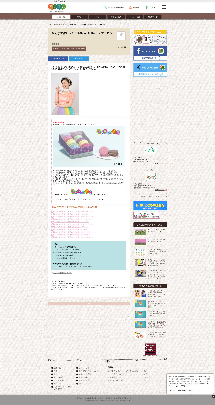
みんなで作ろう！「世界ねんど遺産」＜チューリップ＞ (73, 211)
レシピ (147, 377)
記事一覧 (58, 24)
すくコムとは (84, 368)
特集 (55, 371)
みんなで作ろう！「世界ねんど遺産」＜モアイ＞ (71, 222)
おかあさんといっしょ (117, 377)
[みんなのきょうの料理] (146, 218)
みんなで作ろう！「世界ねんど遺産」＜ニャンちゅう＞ (73, 237)
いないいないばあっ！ (117, 380)
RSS (81, 384)
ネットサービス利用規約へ (178, 390)
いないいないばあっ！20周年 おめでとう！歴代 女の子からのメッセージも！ (157, 334)
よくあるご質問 (85, 374)
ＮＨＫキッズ (83, 199)
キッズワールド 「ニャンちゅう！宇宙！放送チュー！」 (73, 266)
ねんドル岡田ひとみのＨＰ (62, 273)
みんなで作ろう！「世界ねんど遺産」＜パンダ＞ (71, 214)
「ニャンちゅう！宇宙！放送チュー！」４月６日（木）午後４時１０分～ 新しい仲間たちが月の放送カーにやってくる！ (157, 274)
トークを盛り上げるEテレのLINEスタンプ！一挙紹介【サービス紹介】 (157, 251)
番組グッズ (58, 384)
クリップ (121, 37)
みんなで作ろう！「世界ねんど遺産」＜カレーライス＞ (73, 224)
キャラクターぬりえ (116, 374)
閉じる (191, 390)
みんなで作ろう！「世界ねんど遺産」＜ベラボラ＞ (72, 234)
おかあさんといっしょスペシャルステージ (125, 371)
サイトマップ (84, 380)
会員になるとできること (89, 371)
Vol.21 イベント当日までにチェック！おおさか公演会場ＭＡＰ (157, 313)
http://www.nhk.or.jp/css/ (110, 287)
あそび (55, 48)
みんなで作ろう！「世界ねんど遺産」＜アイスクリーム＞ (74, 219)
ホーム (50, 24)
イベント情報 (59, 380)
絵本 (146, 371)
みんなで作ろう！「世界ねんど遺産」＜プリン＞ (71, 227)
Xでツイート (79, 58)
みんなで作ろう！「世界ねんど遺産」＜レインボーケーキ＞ (75, 232)
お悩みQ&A (58, 377)
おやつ (147, 374)
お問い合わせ (84, 377)
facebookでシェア (58, 58)
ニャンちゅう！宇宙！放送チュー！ (72, 48)
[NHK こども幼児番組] (150, 210)
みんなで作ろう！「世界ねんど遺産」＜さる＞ (70, 229)
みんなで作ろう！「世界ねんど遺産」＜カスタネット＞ (73, 216)
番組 (55, 374)
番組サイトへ (159, 163)
